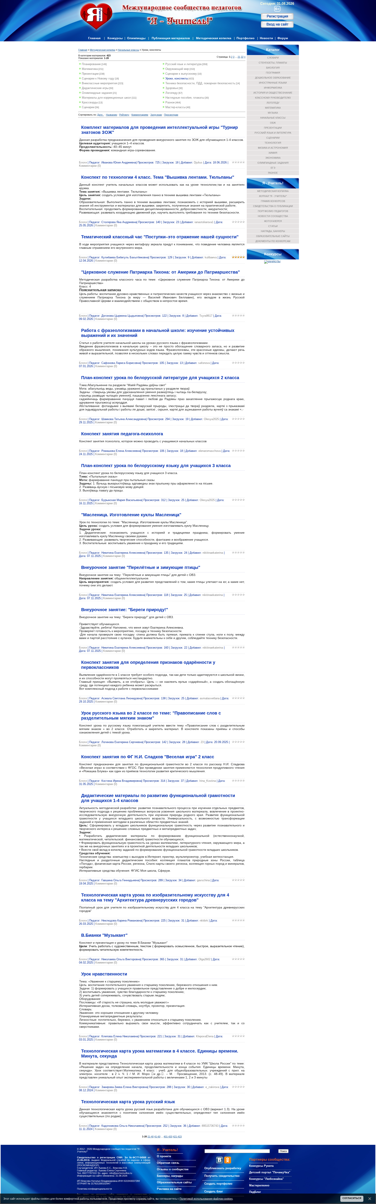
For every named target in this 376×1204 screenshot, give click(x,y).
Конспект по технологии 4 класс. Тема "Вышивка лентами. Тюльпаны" (157, 177)
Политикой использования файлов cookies (206, 1198)
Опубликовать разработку (222, 1168)
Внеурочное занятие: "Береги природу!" (124, 609)
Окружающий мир (177, 69)
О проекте (164, 1156)
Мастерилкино (259, 1185)
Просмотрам (171, 114)
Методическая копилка (213, 38)
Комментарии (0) (90, 165)
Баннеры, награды (170, 1175)
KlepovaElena (204, 1036)
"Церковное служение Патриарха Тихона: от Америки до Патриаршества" (160, 272)
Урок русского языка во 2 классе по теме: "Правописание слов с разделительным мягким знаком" (151, 715)
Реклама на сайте (169, 1189)
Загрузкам (156, 114)
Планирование (91, 64)
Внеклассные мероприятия (99, 83)
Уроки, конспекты (176, 78)
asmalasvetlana (210, 698)
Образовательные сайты (174, 1182)
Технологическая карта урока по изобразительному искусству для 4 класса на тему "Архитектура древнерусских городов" (155, 897)
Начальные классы (128, 50)
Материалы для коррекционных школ (106, 97)
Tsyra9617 (205, 315)
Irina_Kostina (207, 780)
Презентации (90, 73)
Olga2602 (204, 959)
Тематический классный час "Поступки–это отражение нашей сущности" (159, 236)
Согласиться (351, 1198)
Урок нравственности (104, 974)
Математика (90, 69)
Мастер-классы (175, 107)
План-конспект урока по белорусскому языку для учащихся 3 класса (156, 465)
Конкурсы (115, 38)
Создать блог (213, 1191)
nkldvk (204, 920)
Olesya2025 (211, 419)
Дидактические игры (95, 88)
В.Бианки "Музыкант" (104, 935)
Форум (282, 38)
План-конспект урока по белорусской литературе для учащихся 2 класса (160, 377)
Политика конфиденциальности (94, 1188)
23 (202, 742)
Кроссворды (90, 102)
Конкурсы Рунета (261, 1165)
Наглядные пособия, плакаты (184, 97)
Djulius (198, 162)
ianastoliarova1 (204, 222)
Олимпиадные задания (97, 92)
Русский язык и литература (183, 64)
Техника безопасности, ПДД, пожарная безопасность (200, 83)
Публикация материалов (171, 38)
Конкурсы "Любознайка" (266, 1178)
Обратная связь (168, 1162)
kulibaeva (211, 257)
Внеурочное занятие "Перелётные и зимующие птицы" (140, 567)
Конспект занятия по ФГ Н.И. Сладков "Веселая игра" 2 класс (147, 756)
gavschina (203, 880)
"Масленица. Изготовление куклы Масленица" (131, 514)
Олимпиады (136, 38)
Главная (94, 38)
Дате (99, 114)
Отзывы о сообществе (172, 1169)
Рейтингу (124, 114)
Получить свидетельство (222, 1175)
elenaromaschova (209, 450)
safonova (204, 363)
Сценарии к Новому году (98, 78)
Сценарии (88, 107)
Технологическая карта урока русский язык (128, 1101)
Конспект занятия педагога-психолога (122, 433)
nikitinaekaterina (213, 552)
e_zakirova (212, 1087)
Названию (111, 114)
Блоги (83, 162)
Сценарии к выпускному (181, 73)
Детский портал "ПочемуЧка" (269, 1172)
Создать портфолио (218, 1183)
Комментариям (139, 114)
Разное (170, 102)
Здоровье (171, 88)
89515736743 (210, 1125)
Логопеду (171, 92)
